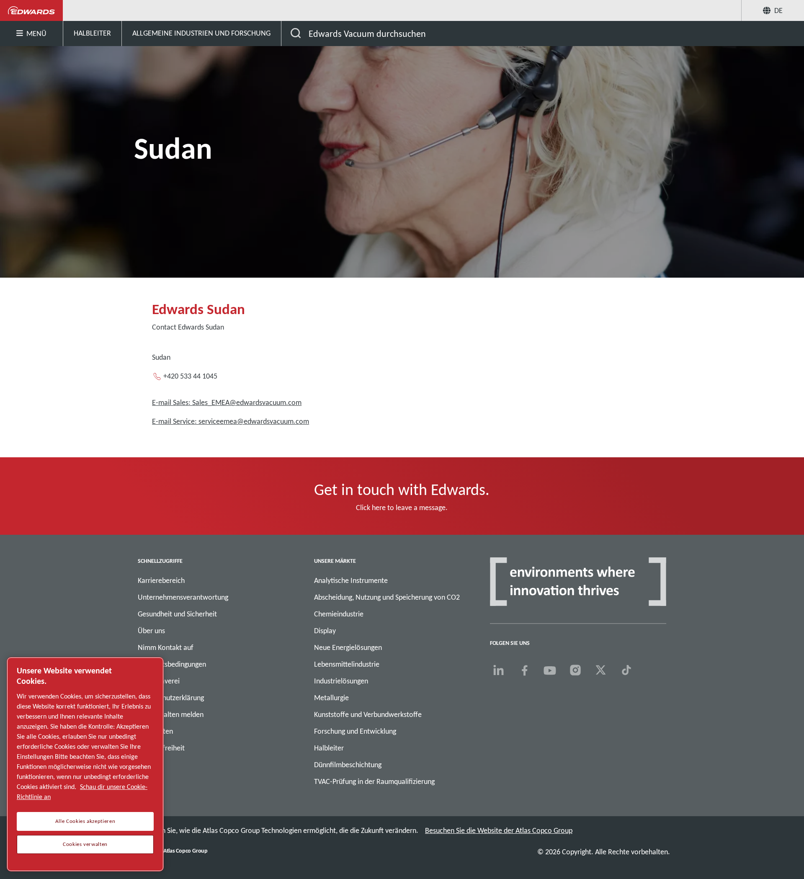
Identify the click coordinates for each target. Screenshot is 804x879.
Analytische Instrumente (351, 580)
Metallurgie (331, 697)
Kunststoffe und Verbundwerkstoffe (368, 714)
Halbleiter (329, 748)
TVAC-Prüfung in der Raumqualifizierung (374, 781)
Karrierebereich (161, 580)
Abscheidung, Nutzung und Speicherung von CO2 (387, 597)
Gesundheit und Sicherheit (177, 614)
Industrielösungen (341, 681)
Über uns (151, 630)
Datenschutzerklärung (171, 697)
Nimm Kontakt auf (165, 647)
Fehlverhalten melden (171, 714)
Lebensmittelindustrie (346, 664)
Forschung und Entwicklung (355, 731)
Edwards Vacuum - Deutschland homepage (31, 10)
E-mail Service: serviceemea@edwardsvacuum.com (230, 421)
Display (325, 630)
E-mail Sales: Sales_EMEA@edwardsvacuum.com (227, 402)
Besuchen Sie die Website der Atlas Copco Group (498, 830)
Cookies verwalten (85, 844)
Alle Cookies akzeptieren (85, 821)
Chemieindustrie (338, 614)
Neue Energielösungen (348, 647)
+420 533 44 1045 (190, 376)
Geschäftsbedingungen (172, 664)
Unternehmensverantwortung (183, 597)
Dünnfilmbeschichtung (347, 764)
